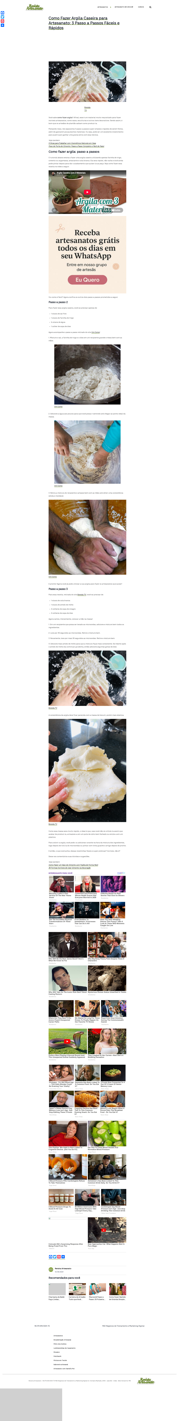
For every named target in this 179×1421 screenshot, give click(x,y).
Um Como (95, 332)
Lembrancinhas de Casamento (65, 1348)
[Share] (2, 25)
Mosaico (57, 1352)
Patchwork (57, 1356)
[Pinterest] (2, 21)
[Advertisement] (87, 46)
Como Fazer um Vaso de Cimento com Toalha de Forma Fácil (73, 865)
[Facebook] (2, 13)
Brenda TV (81, 595)
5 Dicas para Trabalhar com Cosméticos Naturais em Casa (72, 143)
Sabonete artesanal (61, 1364)
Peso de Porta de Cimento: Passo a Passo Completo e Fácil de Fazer (76, 146)
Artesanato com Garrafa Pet (64, 1368)
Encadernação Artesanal (62, 1340)
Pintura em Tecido (60, 1360)
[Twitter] (2, 17)
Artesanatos (58, 1336)
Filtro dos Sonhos (60, 1344)
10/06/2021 (59, 1272)
